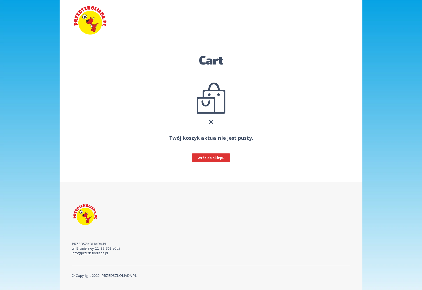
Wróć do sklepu (211, 157)
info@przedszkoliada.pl (90, 253)
